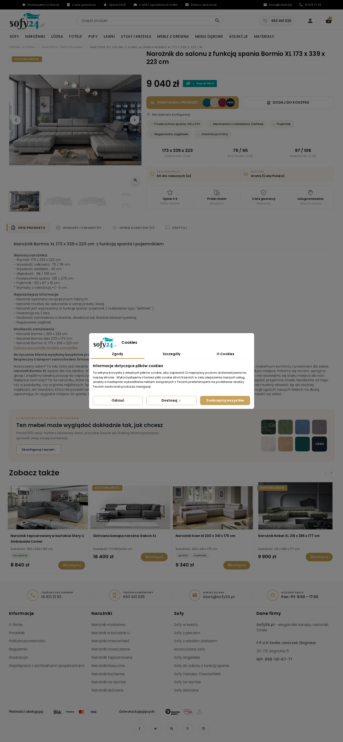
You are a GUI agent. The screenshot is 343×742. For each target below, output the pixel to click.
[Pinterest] (187, 728)
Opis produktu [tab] (31, 228)
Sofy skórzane (186, 690)
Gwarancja (18, 657)
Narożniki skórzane (107, 690)
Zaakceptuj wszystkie (225, 400)
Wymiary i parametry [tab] (82, 228)
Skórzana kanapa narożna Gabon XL (125, 535)
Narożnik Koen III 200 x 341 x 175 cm (205, 535)
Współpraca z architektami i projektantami (46, 665)
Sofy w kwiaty (186, 624)
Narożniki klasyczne (108, 665)
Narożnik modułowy (108, 624)
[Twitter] (155, 728)
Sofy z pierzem (187, 632)
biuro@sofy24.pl (219, 597)
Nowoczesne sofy (189, 649)
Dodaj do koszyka (291, 102)
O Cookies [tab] (225, 354)
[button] (328, 20)
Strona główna (22, 47)
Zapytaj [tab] (179, 228)
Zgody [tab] (117, 354)
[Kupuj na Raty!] (200, 83)
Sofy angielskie (187, 657)
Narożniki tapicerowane (62, 47)
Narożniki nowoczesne (110, 649)
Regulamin (18, 649)
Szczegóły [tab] (171, 354)
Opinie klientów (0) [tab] (137, 228)
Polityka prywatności (27, 640)
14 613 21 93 (51, 597)
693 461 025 (134, 597)
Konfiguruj (73, 565)
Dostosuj (169, 400)
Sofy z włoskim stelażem (195, 640)
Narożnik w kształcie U (110, 632)
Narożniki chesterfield (110, 640)
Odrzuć (118, 400)
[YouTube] (171, 728)
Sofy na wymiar (187, 681)
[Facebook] (139, 728)
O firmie (16, 624)
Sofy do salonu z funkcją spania (201, 665)
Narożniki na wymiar (108, 681)
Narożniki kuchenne (108, 673)
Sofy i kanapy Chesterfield (197, 673)
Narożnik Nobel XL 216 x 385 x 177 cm (289, 535)
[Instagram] (203, 728)
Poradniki (17, 632)
